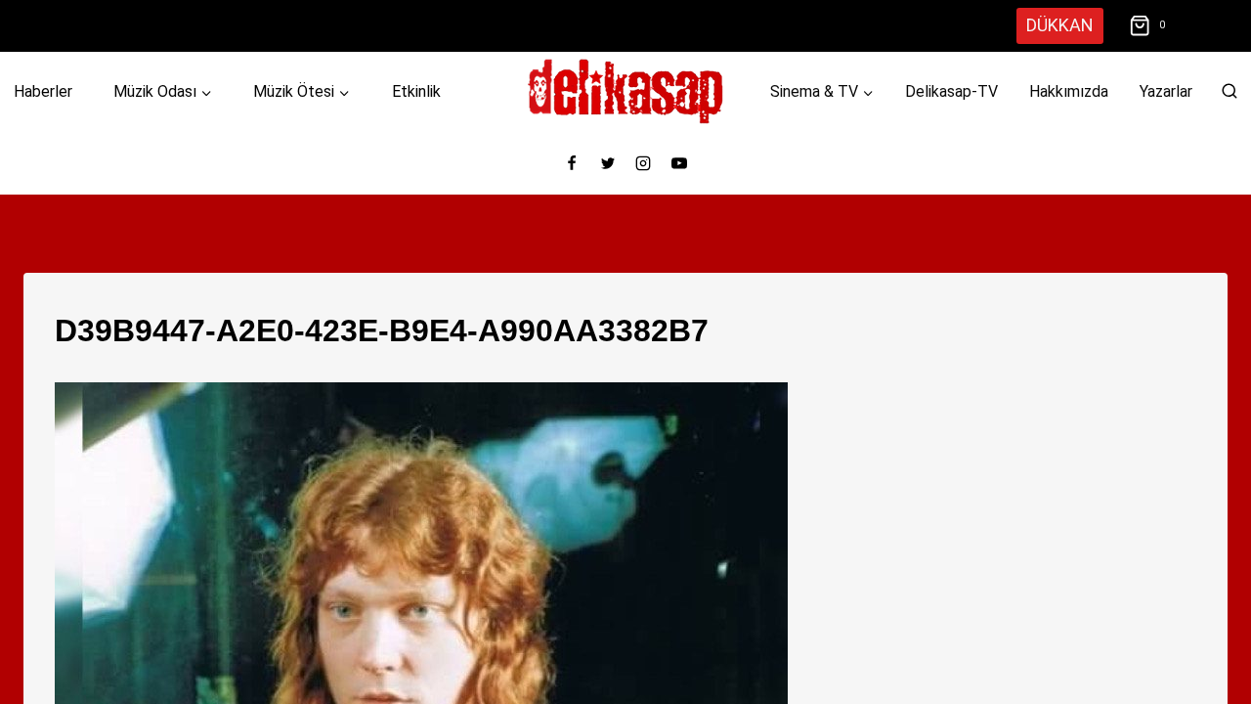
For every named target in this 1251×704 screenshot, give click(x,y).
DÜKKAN (1060, 25)
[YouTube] (679, 163)
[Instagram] (643, 163)
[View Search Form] (1229, 92)
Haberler (43, 91)
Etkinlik (416, 91)
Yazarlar (1166, 91)
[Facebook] (571, 163)
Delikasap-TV (951, 91)
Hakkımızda (1068, 91)
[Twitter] (608, 163)
